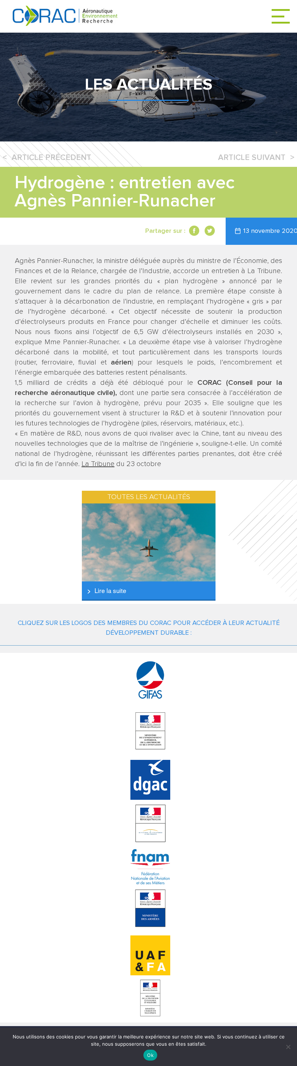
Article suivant (251, 158)
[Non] (288, 1046)
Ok (150, 1055)
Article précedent (51, 158)
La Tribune (97, 464)
